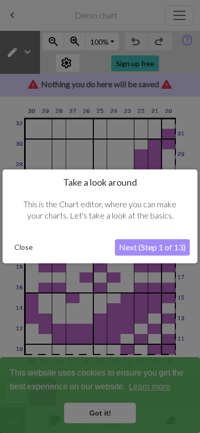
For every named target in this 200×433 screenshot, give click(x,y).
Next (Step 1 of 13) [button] (152, 247)
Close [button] (23, 247)
